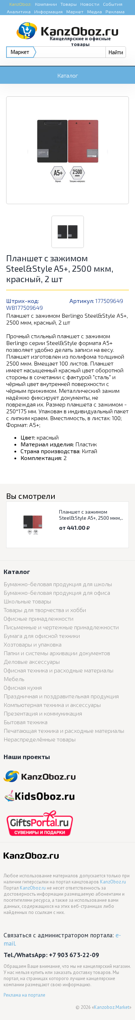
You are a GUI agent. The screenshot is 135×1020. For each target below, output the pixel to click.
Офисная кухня (23, 687)
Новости (89, 4)
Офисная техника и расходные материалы (58, 670)
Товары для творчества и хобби (45, 609)
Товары (68, 4)
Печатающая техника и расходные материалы (64, 730)
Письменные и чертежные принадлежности (61, 627)
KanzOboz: (20, 4)
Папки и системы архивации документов (57, 652)
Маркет (75, 11)
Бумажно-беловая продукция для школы (58, 583)
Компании (46, 4)
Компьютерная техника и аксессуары (52, 704)
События (112, 4)
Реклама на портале (24, 995)
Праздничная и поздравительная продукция (61, 696)
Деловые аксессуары (32, 661)
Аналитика (19, 11)
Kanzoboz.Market (111, 1007)
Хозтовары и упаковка (33, 644)
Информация (48, 11)
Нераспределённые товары (40, 739)
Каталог (67, 75)
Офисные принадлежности (38, 618)
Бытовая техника (26, 721)
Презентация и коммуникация (43, 713)
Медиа (94, 11)
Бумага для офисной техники (42, 635)
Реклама (115, 11)
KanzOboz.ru (113, 882)
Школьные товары (27, 601)
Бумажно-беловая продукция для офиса (57, 592)
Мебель (14, 678)
